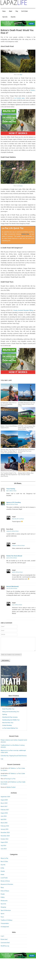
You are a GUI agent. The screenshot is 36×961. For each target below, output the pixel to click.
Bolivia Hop (25, 234)
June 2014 (4, 848)
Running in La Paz (10, 778)
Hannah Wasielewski (12, 586)
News (2, 887)
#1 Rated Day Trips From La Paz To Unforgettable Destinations (8, 404)
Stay (17, 11)
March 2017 (4, 806)
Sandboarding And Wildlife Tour (11, 720)
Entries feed (4, 939)
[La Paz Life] (14, 2)
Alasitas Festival (10, 787)
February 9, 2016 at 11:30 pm (18, 545)
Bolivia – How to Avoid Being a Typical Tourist (9, 426)
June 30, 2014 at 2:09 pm (11, 588)
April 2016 (3, 819)
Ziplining (4, 714)
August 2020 (4, 800)
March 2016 (4, 822)
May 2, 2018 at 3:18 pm (11, 490)
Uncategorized (5, 926)
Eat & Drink (24, 11)
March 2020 (4, 803)
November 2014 (5, 835)
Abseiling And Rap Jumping (9, 717)
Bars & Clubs (4, 861)
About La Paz (4, 858)
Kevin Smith (4, 782)
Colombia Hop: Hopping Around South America (14, 755)
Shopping (3, 907)
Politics (3, 897)
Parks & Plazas (5, 890)
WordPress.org (5, 946)
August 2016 (4, 813)
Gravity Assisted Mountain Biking (23, 310)
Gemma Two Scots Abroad (14, 555)
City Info (13, 17)
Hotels (2, 874)
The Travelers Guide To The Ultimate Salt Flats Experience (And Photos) (9, 474)
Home (4, 11)
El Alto (2, 868)
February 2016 (5, 826)
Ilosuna (20, 185)
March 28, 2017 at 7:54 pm (12, 504)
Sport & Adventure (6, 910)
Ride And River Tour (7, 722)
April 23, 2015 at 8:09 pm (11, 557)
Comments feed (5, 942)
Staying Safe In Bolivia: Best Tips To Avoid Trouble (25, 473)
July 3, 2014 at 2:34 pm (17, 604)
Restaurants (4, 900)
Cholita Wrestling (7, 725)
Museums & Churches (7, 884)
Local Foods (4, 877)
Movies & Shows (5, 881)
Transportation (5, 923)
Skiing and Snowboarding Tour (10, 711)
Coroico (32, 90)
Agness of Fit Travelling (13, 502)
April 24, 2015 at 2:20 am (17, 572)
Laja (2, 759)
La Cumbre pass (19, 98)
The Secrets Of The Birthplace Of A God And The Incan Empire (26, 451)
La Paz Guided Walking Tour (10, 728)
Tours (2, 917)
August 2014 (4, 842)
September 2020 (5, 796)
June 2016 (4, 816)
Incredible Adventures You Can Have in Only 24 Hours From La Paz (26, 404)
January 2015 (4, 829)
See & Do (4, 17)
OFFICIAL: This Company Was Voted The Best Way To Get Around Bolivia (26, 427)
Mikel (21, 74)
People (3, 894)
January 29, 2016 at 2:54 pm (12, 531)
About (10, 11)
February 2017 (5, 809)
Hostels (3, 871)
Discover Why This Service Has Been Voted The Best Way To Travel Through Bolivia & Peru (9, 451)
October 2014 (4, 839)
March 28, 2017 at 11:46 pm (18, 518)
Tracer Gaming (10, 488)
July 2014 (3, 845)
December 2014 (5, 832)
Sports (2, 913)
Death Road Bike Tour (8, 709)
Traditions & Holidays (6, 920)
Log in (2, 936)
